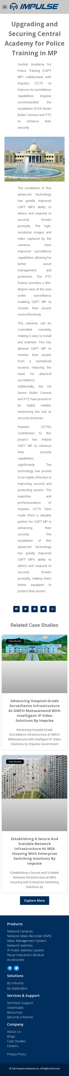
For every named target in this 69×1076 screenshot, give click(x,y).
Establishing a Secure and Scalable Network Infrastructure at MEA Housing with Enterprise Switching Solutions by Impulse (34, 851)
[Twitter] (16, 968)
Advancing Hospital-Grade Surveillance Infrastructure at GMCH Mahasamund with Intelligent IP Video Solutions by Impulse (34, 710)
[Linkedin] (9, 968)
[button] (5, 7)
